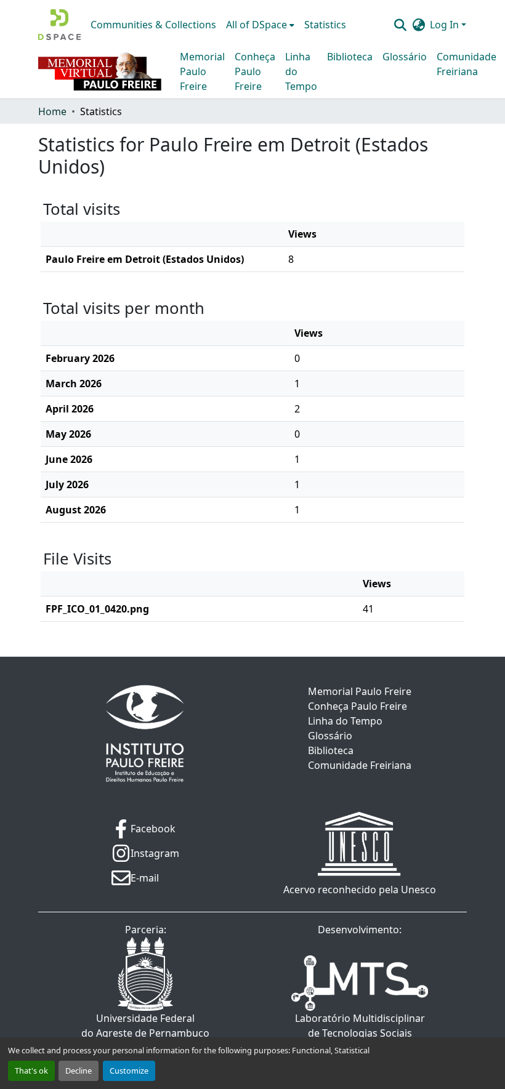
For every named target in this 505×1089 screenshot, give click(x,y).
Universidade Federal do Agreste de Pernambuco (145, 1025)
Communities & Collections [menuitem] (153, 24)
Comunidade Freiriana (466, 64)
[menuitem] (260, 24)
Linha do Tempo (301, 71)
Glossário (404, 56)
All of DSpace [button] (256, 24)
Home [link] (52, 111)
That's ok (31, 1070)
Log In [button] (445, 24)
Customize (129, 1070)
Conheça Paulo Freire (255, 71)
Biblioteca (350, 56)
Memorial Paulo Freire (202, 71)
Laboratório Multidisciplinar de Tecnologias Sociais (360, 1025)
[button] (59, 24)
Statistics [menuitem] (325, 24)
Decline (78, 1070)
